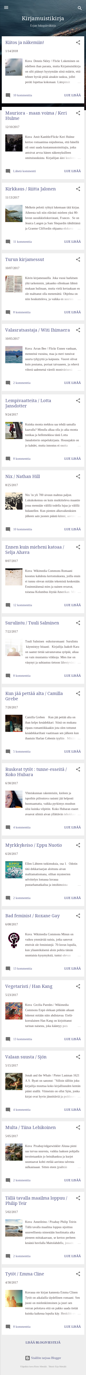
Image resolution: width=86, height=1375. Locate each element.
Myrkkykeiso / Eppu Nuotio (33, 845)
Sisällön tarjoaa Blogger (45, 1358)
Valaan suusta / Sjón (26, 1057)
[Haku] (79, 9)
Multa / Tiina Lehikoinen (30, 1127)
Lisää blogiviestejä (43, 1342)
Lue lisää (72, 95)
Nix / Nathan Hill (22, 476)
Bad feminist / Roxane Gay (32, 915)
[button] (78, 43)
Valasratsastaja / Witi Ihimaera (37, 330)
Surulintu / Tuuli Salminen (32, 622)
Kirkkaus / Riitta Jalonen (30, 188)
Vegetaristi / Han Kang (28, 986)
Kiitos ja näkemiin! (24, 42)
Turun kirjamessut (24, 259)
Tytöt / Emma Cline (24, 1274)
